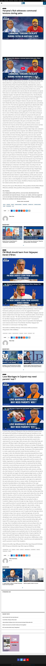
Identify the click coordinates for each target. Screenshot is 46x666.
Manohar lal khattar (37, 204)
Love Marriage (33, 549)
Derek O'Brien (5, 333)
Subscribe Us (16, 0)
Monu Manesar (9, 206)
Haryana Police (30, 204)
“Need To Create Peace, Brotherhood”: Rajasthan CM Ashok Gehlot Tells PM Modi (33, 242)
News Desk (5, 15)
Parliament (21, 333)
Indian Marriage (27, 549)
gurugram (8, 204)
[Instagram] (24, 659)
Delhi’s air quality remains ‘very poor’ (31, 583)
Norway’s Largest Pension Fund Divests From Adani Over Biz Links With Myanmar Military (32, 366)
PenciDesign (33, 664)
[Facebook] (18, 659)
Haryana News (25, 204)
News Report (4, 8)
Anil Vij (4, 204)
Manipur (10, 333)
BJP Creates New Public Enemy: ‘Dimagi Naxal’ (11, 627)
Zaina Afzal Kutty (5, 381)
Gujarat (17, 549)
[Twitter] (21, 659)
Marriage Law (5, 551)
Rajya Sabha (30, 333)
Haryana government (18, 204)
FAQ (23, 0)
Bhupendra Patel (5, 549)
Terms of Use (11, 0)
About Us (2, 0)
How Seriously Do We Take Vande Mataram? (10, 617)
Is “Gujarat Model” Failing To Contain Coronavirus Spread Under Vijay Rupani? (12, 584)
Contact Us (20, 0)
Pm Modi (25, 333)
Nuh (13, 206)
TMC (33, 333)
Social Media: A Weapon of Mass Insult (9, 619)
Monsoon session (15, 333)
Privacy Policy (6, 0)
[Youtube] (27, 659)
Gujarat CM (21, 549)
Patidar (10, 551)
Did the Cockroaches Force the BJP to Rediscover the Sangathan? (14, 624)
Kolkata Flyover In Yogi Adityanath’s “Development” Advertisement (10, 242)
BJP (10, 549)
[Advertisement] (23, 49)
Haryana (12, 204)
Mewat (4, 206)
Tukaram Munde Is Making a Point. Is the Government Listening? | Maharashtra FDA (17, 622)
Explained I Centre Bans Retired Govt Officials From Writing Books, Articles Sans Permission (12, 366)
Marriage (38, 549)
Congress (13, 549)
